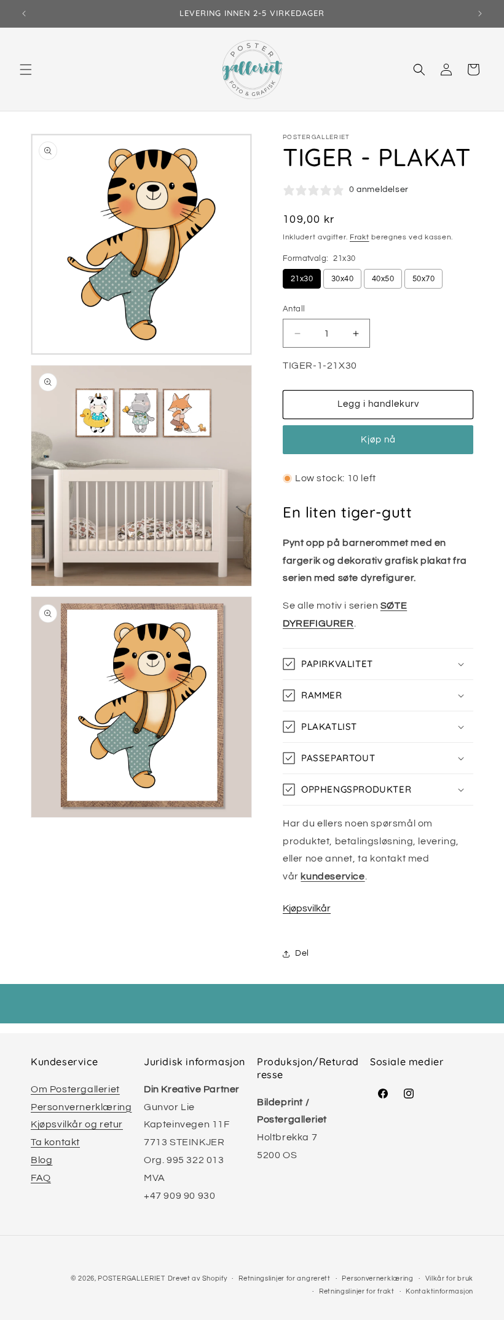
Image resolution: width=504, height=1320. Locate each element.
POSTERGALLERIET (131, 1278)
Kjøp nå (378, 439)
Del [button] (302, 953)
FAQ (41, 1178)
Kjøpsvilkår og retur (77, 1124)
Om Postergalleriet (75, 1089)
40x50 (383, 278)
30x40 (342, 278)
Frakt (359, 237)
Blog (41, 1160)
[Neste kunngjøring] (480, 13)
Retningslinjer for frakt (357, 1291)
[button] (25, 69)
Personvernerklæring (81, 1107)
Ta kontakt (55, 1142)
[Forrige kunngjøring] (23, 13)
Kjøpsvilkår (307, 908)
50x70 (423, 278)
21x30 (302, 278)
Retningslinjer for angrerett (284, 1278)
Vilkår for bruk (449, 1278)
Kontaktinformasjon (439, 1291)
